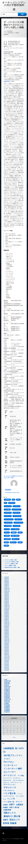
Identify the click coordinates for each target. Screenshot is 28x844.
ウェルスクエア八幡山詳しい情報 (12, 561)
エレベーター (8, 506)
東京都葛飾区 (7, 709)
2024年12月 (6, 605)
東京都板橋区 (7, 697)
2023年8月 (6, 627)
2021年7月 (6, 663)
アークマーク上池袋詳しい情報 (11, 563)
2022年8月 (6, 644)
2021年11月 (6, 657)
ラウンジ (7, 532)
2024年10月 (6, 608)
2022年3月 (6, 651)
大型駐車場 (7, 539)
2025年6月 (6, 596)
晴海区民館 (6, 81)
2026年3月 (6, 584)
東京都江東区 (7, 700)
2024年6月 (6, 613)
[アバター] (14, 483)
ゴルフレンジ (8, 516)
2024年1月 (6, 620)
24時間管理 (7, 499)
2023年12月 (6, 622)
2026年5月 (6, 581)
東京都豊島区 (7, 710)
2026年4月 (6, 582)
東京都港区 (6, 703)
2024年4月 (6, 616)
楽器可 (6, 542)
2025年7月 (6, 595)
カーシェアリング (16, 509)
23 (24, 730)
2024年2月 (6, 619)
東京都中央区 (6, 34)
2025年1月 (6, 604)
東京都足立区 (7, 711)
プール (4, 799)
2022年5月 (6, 649)
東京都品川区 (7, 689)
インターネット (10, 765)
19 (10, 730)
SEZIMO (17, 32)
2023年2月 (6, 636)
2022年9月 (6, 643)
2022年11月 (6, 640)
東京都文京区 (7, 693)
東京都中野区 (7, 683)
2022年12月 (6, 639)
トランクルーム (8, 522)
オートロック (16, 506)
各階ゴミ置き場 (15, 535)
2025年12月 (6, 588)
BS (13, 499)
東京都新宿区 (7, 695)
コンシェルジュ (17, 516)
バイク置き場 (8, 525)
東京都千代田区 (7, 686)
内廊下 (20, 532)
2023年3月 (6, 635)
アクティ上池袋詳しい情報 (10, 565)
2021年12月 (6, 656)
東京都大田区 (7, 692)
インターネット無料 (13, 768)
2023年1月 (6, 637)
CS (5, 502)
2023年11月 (6, 623)
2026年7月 (6, 578)
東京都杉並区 (7, 696)
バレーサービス (19, 793)
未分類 (5, 679)
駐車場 (20, 542)
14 (17, 728)
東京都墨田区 (7, 690)
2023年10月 (6, 625)
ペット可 (7, 529)
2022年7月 (6, 646)
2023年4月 (6, 633)
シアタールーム (14, 782)
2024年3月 (6, 618)
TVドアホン (11, 502)
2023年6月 (6, 630)
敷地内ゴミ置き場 (12, 816)
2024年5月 (6, 615)
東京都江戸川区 (7, 699)
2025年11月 (6, 589)
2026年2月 (6, 585)
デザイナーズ (18, 519)
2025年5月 (6, 598)
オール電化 (7, 509)
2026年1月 (6, 587)
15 (20, 728)
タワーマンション (8, 519)
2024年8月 (6, 611)
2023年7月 (6, 629)
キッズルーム (8, 512)
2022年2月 (6, 653)
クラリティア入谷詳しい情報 (11, 559)
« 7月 (14, 737)
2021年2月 (6, 670)
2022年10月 (6, 642)
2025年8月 (6, 594)
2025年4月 (6, 599)
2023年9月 (6, 626)
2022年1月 (6, 654)
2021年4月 (6, 667)
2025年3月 (6, 601)
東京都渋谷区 (7, 702)
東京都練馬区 (7, 706)
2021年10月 (6, 658)
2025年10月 (6, 591)
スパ (20, 782)
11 (7, 728)
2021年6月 (6, 664)
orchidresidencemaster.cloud (12, 492)
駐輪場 (6, 545)
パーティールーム (18, 522)
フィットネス (16, 525)
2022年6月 (6, 647)
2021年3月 (6, 668)
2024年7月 (6, 612)
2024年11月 (6, 606)
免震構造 (14, 532)
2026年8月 (6, 577)
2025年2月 (6, 602)
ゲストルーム (16, 512)
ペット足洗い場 (15, 529)
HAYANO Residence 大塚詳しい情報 (12, 567)
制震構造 (5, 807)
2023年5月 (6, 632)
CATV (18, 499)
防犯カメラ (13, 542)
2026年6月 (6, 580)
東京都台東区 (7, 688)
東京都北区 (6, 685)
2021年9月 (6, 660)
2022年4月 (6, 650)
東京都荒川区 (7, 707)
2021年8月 (6, 661)
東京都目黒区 (7, 704)
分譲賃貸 (7, 535)
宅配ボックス (15, 539)
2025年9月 (6, 592)
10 (3, 728)
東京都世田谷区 (7, 681)
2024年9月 (6, 609)
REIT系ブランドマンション (13, 757)
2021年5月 (6, 665)
